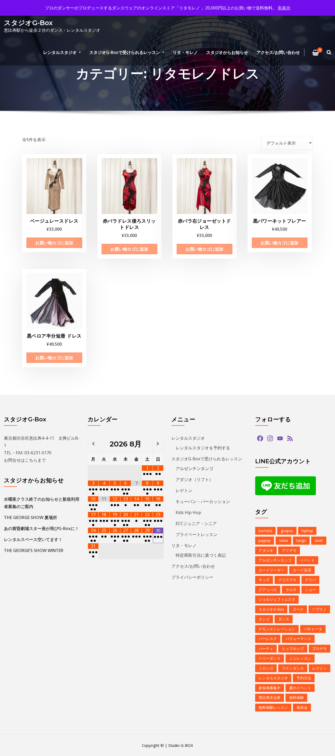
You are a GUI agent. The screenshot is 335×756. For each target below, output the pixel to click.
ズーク (298, 609)
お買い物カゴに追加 (54, 243)
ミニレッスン (300, 658)
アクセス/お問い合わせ (278, 52)
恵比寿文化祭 (270, 697)
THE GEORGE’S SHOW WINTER (33, 550)
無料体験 (296, 697)
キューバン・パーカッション (203, 501)
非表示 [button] (284, 8)
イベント (307, 560)
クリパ (310, 579)
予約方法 (304, 677)
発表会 (302, 707)
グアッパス (268, 589)
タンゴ (264, 618)
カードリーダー (271, 569)
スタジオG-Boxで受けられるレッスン (125, 52)
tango (301, 540)
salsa (283, 540)
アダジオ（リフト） (194, 479)
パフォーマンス (298, 638)
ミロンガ (266, 668)
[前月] (93, 443)
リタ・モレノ (185, 52)
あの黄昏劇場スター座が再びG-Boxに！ (41, 528)
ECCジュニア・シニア (196, 523)
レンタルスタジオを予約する (203, 448)
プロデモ (319, 648)
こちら (31, 460)
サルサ (291, 589)
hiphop (307, 530)
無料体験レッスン (273, 707)
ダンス (283, 618)
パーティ (266, 648)
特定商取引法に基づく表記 (201, 555)
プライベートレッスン (196, 534)
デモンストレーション (277, 628)
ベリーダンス (270, 658)
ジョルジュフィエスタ (277, 599)
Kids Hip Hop (188, 512)
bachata (265, 530)
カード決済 (302, 569)
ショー (310, 589)
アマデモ (289, 550)
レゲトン (184, 490)
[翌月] (158, 443)
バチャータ (313, 628)
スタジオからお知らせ (227, 52)
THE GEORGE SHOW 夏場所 (30, 517)
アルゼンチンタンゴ (194, 468)
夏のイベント (300, 687)
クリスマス (287, 579)
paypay (265, 540)
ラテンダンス (293, 668)
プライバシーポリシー (192, 577)
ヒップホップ (293, 648)
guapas (287, 530)
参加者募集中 (270, 687)
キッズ (264, 579)
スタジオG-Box (28, 23)
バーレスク (268, 638)
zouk (319, 540)
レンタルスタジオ (60, 52)
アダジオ (266, 550)
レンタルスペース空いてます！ (33, 539)
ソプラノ (319, 609)
